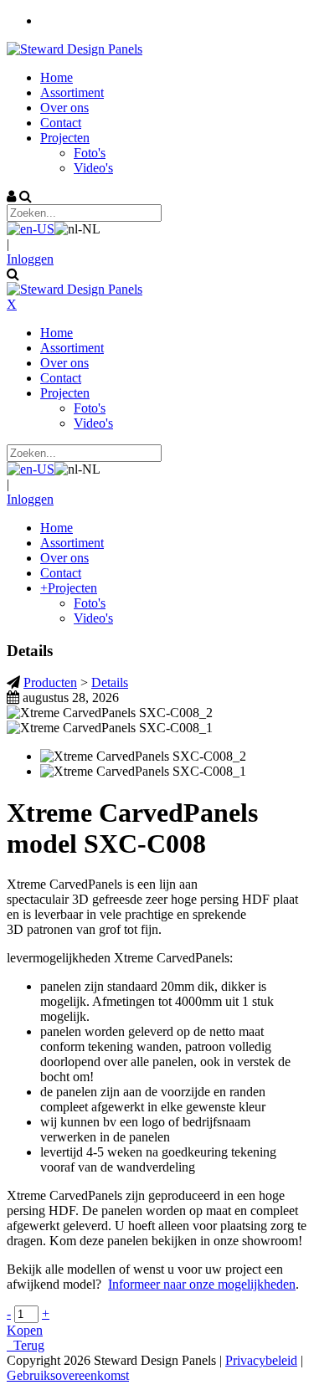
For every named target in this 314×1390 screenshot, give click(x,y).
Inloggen (30, 259)
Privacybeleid (261, 1360)
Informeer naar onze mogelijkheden (202, 1284)
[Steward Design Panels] (74, 49)
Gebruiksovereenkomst (68, 1375)
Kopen (25, 1330)
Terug (25, 1345)
